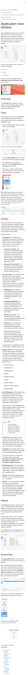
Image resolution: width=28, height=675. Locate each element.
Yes (14, 633)
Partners (6, 650)
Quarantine (5, 75)
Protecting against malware (15, 531)
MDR (5, 656)
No (14, 637)
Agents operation (7, 12)
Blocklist (4, 478)
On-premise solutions (6, 668)
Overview (5, 69)
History (4, 72)
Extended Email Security (7, 659)
